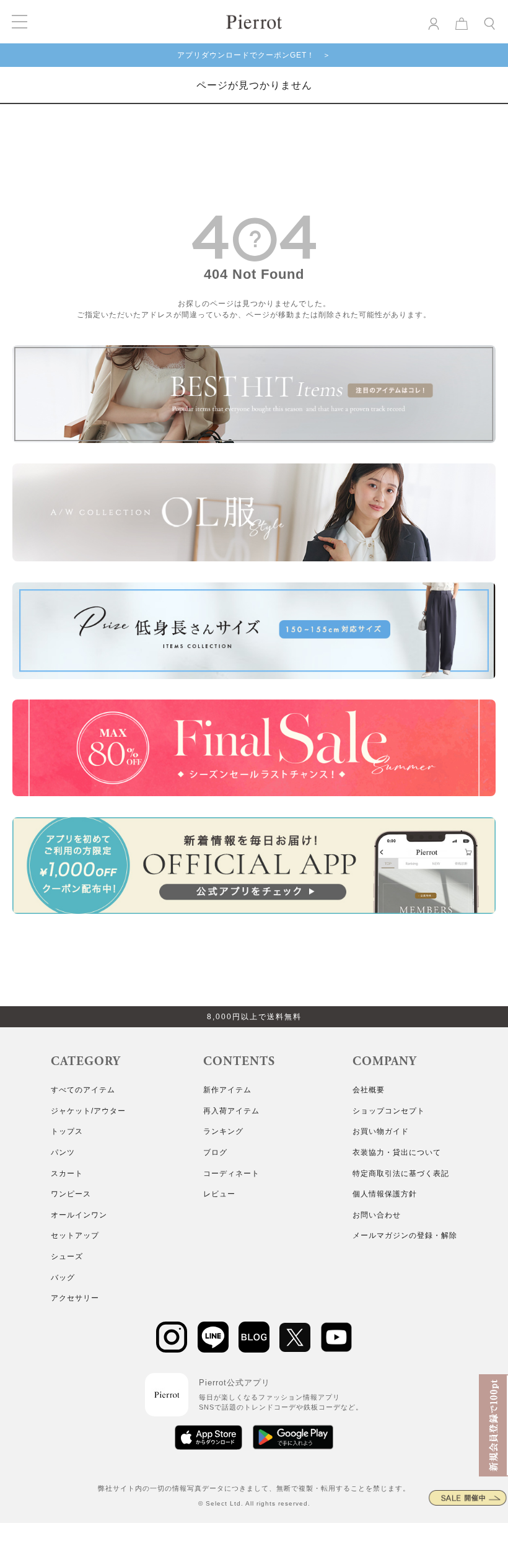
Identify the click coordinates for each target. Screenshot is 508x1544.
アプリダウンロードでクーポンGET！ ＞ (254, 55)
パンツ (63, 1152)
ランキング (223, 1131)
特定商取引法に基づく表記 (401, 1173)
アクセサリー (75, 1298)
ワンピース (71, 1194)
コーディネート (231, 1173)
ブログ (215, 1152)
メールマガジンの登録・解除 (405, 1235)
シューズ (67, 1256)
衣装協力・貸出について (397, 1152)
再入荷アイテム (231, 1111)
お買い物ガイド (381, 1131)
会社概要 (369, 1090)
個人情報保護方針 (385, 1194)
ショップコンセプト (389, 1111)
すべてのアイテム (83, 1090)
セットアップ (75, 1235)
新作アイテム (227, 1090)
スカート (67, 1173)
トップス (67, 1131)
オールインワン (79, 1215)
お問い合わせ (377, 1215)
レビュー (219, 1194)
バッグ (63, 1277)
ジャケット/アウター (88, 1111)
